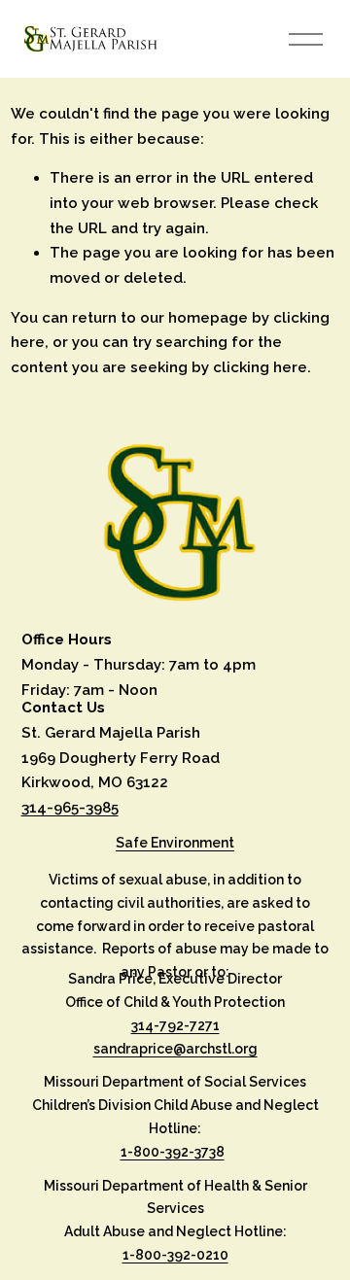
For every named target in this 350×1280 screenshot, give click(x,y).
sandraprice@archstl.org (175, 1048)
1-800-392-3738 (173, 1151)
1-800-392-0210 (175, 1255)
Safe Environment (175, 842)
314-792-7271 (175, 1025)
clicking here (260, 367)
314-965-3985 (70, 807)
